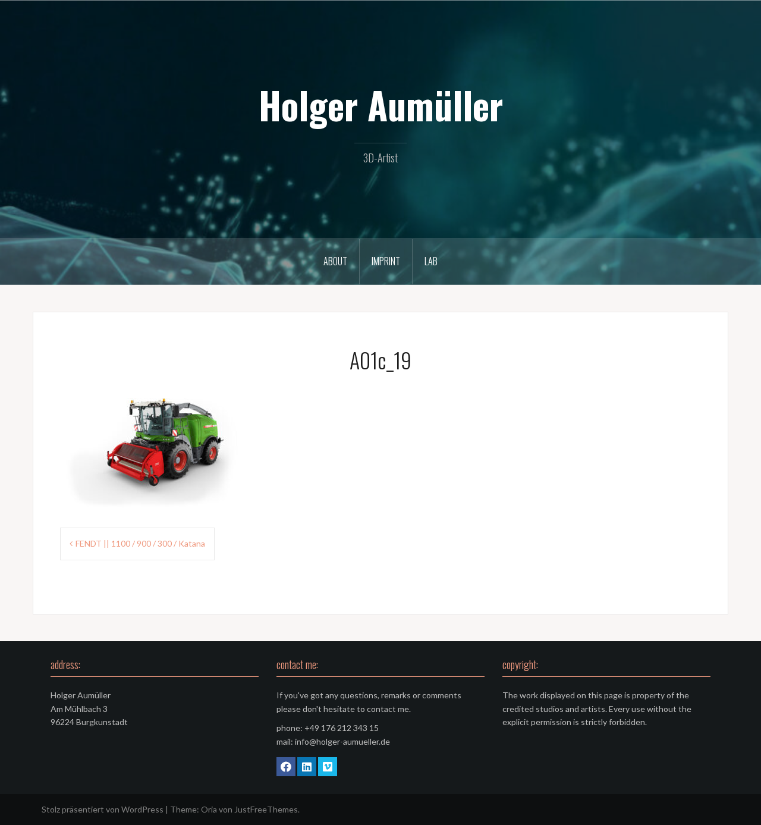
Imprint (386, 261)
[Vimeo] (327, 766)
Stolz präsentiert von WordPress (102, 809)
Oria (209, 809)
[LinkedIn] (306, 766)
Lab (431, 261)
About (335, 261)
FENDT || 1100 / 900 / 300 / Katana (140, 543)
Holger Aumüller (381, 104)
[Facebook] (285, 766)
